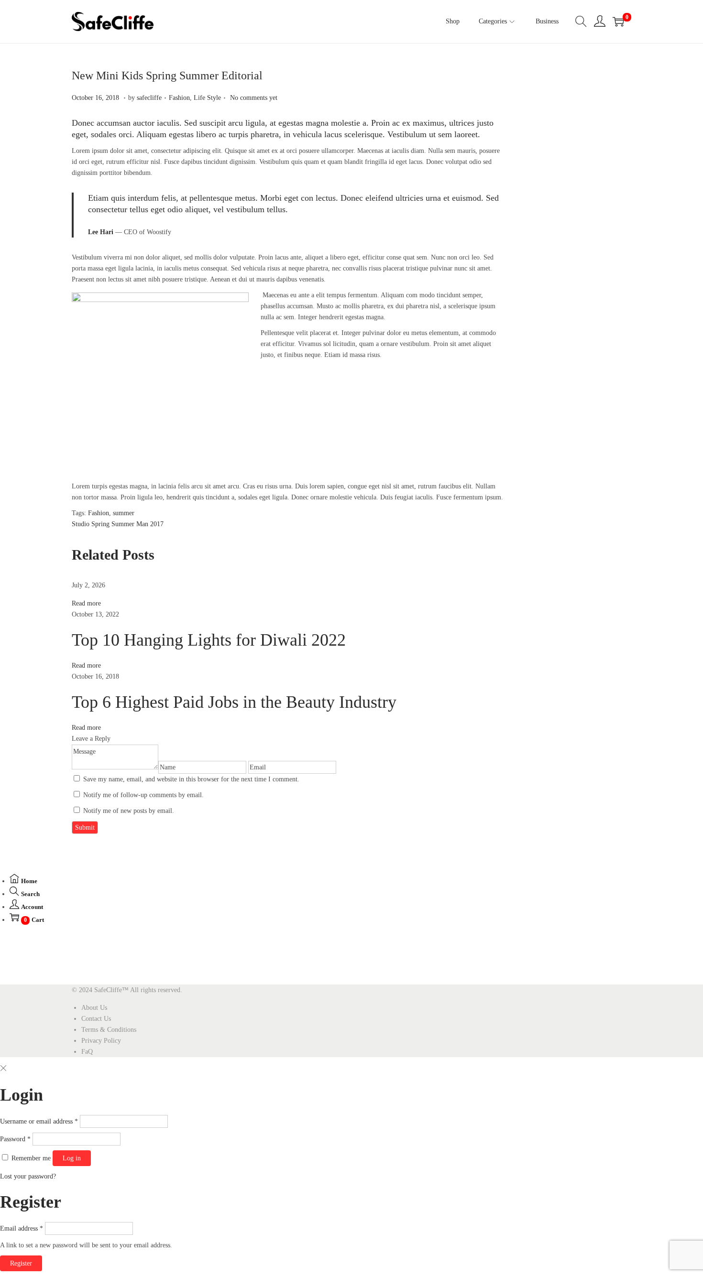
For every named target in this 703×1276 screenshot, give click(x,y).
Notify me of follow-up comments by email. (143, 795)
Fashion (179, 97)
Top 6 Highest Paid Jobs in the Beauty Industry (234, 702)
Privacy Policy (101, 1040)
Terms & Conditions (108, 1029)
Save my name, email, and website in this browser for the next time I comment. (191, 779)
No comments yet (253, 97)
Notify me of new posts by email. (128, 810)
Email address (21, 1228)
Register (21, 1263)
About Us (94, 1007)
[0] (618, 21)
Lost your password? (28, 1176)
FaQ (87, 1051)
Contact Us (96, 1018)
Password (15, 1139)
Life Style (207, 97)
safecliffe (149, 97)
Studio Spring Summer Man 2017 (118, 524)
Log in (72, 1158)
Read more (86, 603)
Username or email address (39, 1121)
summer (123, 513)
